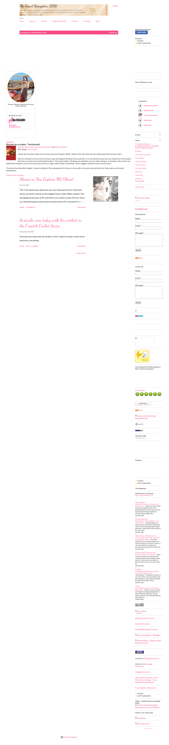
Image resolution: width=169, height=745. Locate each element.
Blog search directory (144, 618)
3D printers (139, 172)
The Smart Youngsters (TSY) (38, 6)
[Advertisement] (69, 53)
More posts (81, 253)
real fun (137, 586)
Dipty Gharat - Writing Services (145, 536)
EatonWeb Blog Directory (146, 629)
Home (21, 21)
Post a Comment (32, 246)
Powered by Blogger (70, 737)
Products (75, 21)
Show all (113, 32)
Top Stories (139, 613)
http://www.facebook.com (144, 495)
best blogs (137, 200)
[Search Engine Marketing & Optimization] (139, 425)
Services (44, 21)
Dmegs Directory (151, 658)
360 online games (141, 161)
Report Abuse (139, 187)
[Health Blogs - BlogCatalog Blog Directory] (148, 643)
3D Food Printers (141, 168)
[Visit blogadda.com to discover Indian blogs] (139, 316)
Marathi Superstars (141, 519)
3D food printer (140, 165)
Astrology (87, 21)
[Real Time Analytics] (139, 410)
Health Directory (142, 624)
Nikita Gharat (61, 147)
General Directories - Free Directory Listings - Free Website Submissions (146, 679)
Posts (140, 40)
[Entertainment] (142, 723)
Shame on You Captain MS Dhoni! (47, 179)
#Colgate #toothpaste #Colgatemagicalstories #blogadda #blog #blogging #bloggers (147, 146)
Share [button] (22, 207)
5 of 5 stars (32, 149)
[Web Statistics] (139, 258)
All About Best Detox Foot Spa (145, 552)
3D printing (139, 175)
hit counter (140, 390)
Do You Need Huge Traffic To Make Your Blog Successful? (147, 538)
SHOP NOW (141, 32)
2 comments (30, 207)
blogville (10, 142)
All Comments (144, 43)
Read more (82, 207)
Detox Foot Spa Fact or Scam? (145, 554)
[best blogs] (142, 198)
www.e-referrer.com (148, 728)
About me (32, 21)
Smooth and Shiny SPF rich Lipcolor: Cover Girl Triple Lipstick (147, 572)
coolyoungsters (140, 502)
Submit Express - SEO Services (143, 404)
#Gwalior (138, 151)
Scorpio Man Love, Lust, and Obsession (35, 147)
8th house (138, 178)
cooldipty (138, 569)
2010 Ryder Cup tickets (143, 154)
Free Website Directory (145, 688)
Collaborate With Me (59, 21)
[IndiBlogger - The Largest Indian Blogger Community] (142, 361)
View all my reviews (14, 175)
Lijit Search (140, 438)
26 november (139, 158)
